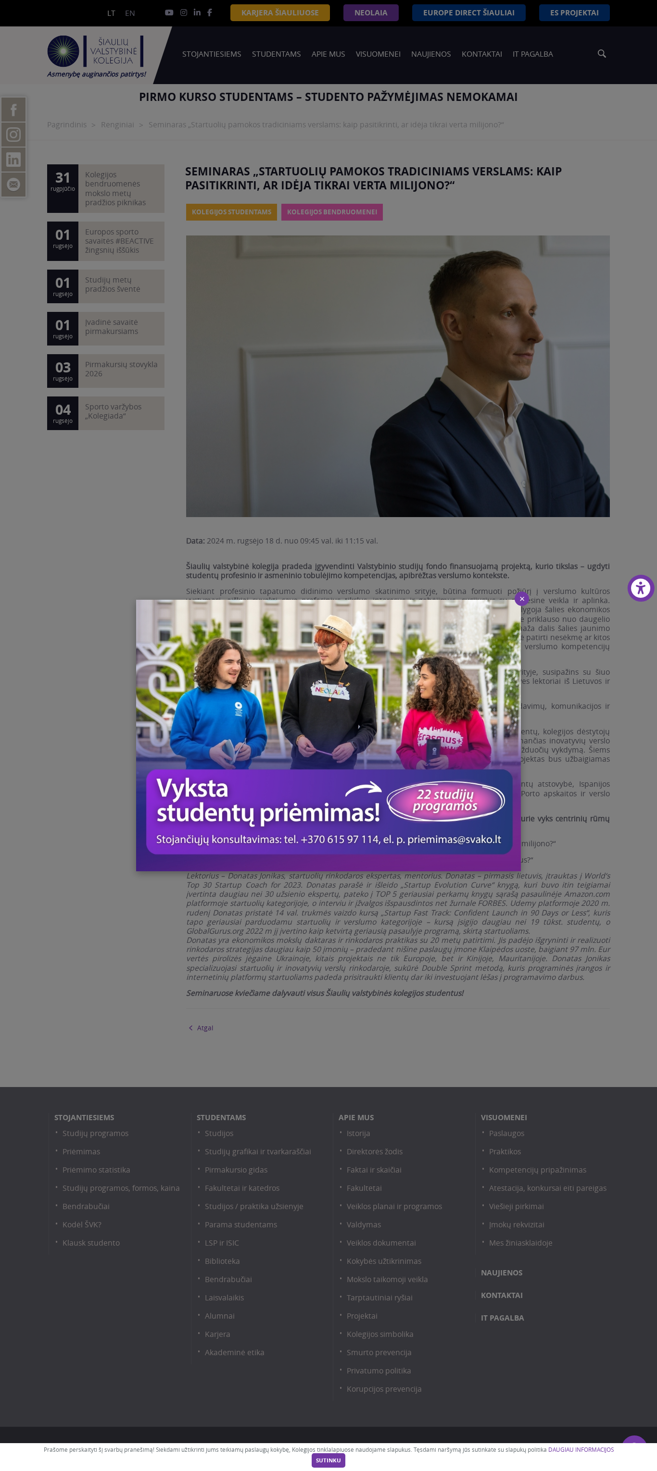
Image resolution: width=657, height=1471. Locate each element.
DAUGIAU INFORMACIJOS (581, 1449)
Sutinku (328, 1460)
